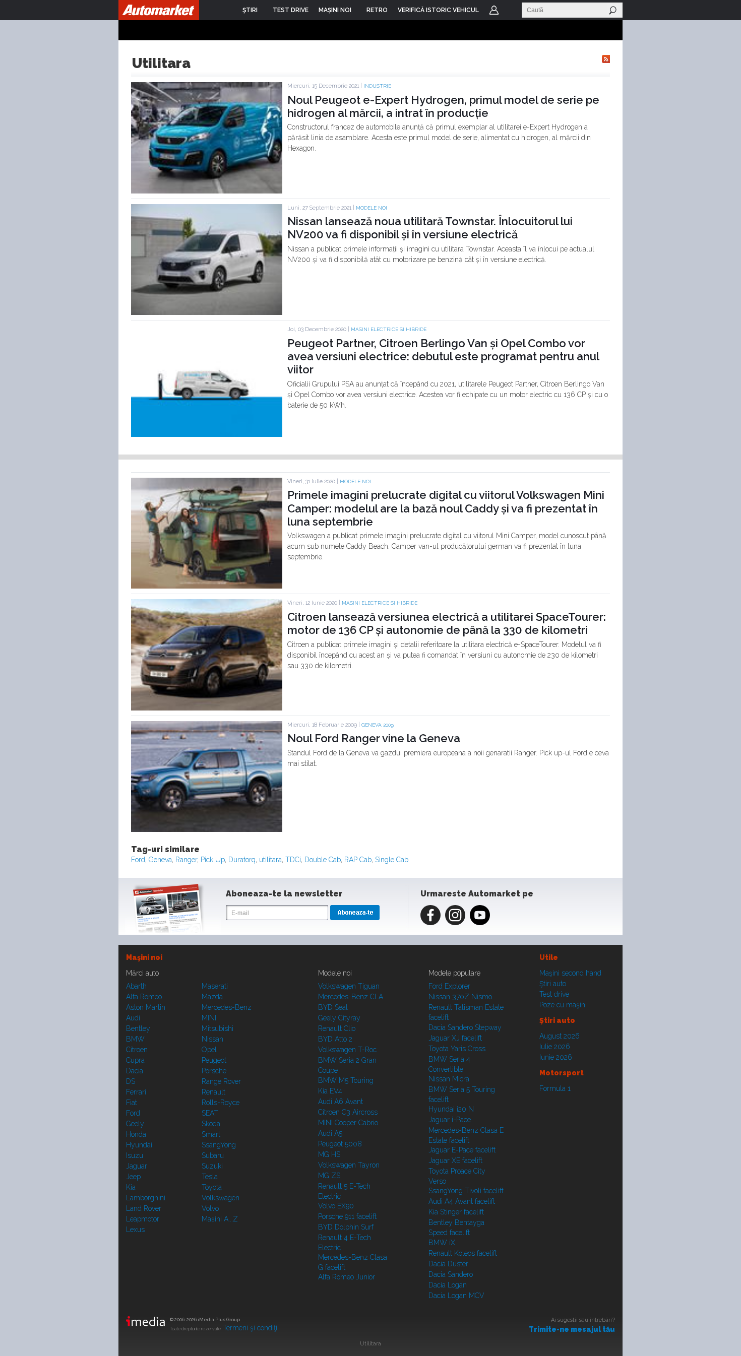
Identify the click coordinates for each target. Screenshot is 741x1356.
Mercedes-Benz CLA (350, 997)
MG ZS (329, 1176)
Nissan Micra (448, 1079)
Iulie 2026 (554, 1047)
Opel (209, 1050)
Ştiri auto (552, 984)
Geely (135, 1124)
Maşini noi (144, 957)
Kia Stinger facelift (456, 1212)
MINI (209, 1018)
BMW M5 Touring (346, 1080)
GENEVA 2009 (377, 725)
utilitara (270, 860)
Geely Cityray (339, 1018)
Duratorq (242, 860)
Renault (213, 1092)
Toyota (212, 1187)
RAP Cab (358, 860)
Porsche (214, 1071)
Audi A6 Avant (340, 1101)
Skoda (211, 1124)
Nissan (212, 1039)
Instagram (455, 915)
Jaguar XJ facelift (455, 1038)
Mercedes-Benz (227, 1007)
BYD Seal (333, 1007)
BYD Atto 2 (335, 1039)
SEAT (210, 1113)
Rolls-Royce (220, 1103)
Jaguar (136, 1166)
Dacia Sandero (450, 1274)
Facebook (430, 915)
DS (130, 1081)
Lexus (135, 1229)
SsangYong (219, 1145)
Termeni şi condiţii (251, 1328)
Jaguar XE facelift (455, 1160)
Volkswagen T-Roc (347, 1050)
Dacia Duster (448, 1264)
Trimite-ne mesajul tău (572, 1329)
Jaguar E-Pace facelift (462, 1150)
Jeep (133, 1177)
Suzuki (212, 1166)
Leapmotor (142, 1219)
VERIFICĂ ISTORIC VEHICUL (438, 10)
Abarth (136, 986)
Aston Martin (145, 1007)
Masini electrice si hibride (388, 329)
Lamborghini (145, 1198)
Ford (138, 860)
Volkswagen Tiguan (349, 986)
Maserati (215, 986)
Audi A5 (330, 1133)
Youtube (480, 915)
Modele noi (371, 208)
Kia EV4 (330, 1091)
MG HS (329, 1154)
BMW (135, 1039)
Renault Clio (336, 1028)
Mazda (212, 997)
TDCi (293, 860)
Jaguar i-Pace (449, 1120)
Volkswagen (220, 1198)
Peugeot (214, 1060)
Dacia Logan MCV (456, 1296)
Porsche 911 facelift (347, 1216)
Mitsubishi (217, 1028)
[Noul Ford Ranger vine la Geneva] (206, 829)
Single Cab (391, 860)
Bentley (138, 1028)
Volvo (210, 1208)
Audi (133, 1018)
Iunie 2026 (555, 1057)
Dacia (134, 1071)
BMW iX (441, 1243)
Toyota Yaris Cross (456, 1049)
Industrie (377, 86)
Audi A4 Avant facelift (461, 1201)
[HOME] (158, 10)
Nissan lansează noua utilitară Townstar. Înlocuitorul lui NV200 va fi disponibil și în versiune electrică (430, 228)
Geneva (160, 860)
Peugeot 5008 (340, 1144)
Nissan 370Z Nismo (460, 997)
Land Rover (143, 1208)
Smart (211, 1134)
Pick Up (213, 860)
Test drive (554, 994)
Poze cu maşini (563, 1005)
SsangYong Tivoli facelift (466, 1191)
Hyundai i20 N (451, 1109)
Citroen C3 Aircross (348, 1112)
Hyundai (139, 1145)
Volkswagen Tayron (349, 1165)
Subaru (213, 1155)
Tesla (210, 1177)
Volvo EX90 (336, 1206)
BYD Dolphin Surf (346, 1227)
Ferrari (136, 1092)
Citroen (137, 1050)
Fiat (131, 1103)
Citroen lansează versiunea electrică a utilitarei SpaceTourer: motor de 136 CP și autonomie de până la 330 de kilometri (446, 623)
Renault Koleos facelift (462, 1253)
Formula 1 (555, 1088)
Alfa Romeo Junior (346, 1277)
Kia (131, 1187)
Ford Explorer (449, 986)
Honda (136, 1134)
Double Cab (322, 860)
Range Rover (221, 1081)
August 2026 (559, 1036)
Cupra (135, 1060)
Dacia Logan (447, 1285)
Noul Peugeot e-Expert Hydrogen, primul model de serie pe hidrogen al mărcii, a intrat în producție (443, 106)
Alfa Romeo (144, 997)
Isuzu (134, 1155)
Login (494, 10)
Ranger (186, 860)
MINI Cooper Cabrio (348, 1123)
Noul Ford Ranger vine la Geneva (373, 738)
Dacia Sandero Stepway (465, 1027)
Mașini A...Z (220, 1219)
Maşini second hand (570, 973)
